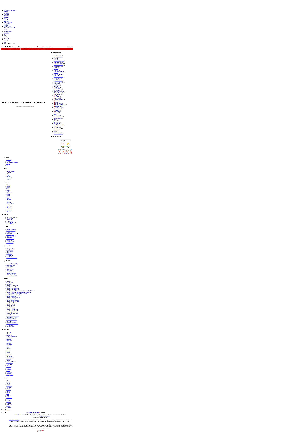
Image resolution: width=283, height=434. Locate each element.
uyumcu (56, 100)
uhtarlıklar (56, 106)
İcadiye (8, 349)
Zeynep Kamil (9, 375)
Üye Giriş (23, 49)
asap (55, 95)
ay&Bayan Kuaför (58, 65)
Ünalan (8, 371)
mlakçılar (56, 83)
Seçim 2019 (9, 206)
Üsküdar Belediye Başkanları (13, 289)
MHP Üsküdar (9, 255)
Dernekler (8, 199)
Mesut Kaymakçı (10, 235)
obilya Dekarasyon (59, 103)
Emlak (8, 200)
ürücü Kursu (57, 126)
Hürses (8, 391)
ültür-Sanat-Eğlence (59, 99)
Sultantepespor (9, 271)
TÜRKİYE (6, 15)
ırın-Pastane (57, 85)
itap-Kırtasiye (57, 98)
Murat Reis (9, 364)
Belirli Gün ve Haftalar (11, 320)
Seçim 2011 (9, 210)
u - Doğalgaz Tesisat (59, 124)
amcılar (56, 70)
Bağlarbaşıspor (9, 266)
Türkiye (8, 188)
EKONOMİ (6, 21)
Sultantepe (8, 369)
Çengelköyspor (10, 269)
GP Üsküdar (9, 254)
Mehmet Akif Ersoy (11, 361)
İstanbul (8, 187)
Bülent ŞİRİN (9, 218)
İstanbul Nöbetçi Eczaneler (12, 316)
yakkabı (56, 59)
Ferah (7, 347)
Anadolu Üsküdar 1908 (11, 263)
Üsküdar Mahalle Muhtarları (13, 297)
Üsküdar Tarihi (9, 282)
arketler (56, 102)
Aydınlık (8, 383)
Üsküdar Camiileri (10, 308)
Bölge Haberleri (10, 203)
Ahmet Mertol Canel (11, 229)
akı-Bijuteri (57, 127)
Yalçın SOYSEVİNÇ (11, 222)
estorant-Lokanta (58, 116)
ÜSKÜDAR (6, 13)
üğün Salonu (57, 78)
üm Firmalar (57, 55)
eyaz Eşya (56, 67)
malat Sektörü (57, 90)
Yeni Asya (8, 407)
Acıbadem (8, 332)
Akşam (8, 380)
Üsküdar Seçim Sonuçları (12, 313)
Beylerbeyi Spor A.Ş (11, 265)
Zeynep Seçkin (9, 232)
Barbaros (8, 339)
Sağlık (7, 198)
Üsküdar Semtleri (10, 304)
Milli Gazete (9, 398)
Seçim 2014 (9, 208)
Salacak (8, 365)
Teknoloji (8, 202)
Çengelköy (9, 345)
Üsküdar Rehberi (7, 31)
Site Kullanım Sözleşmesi (12, 162)
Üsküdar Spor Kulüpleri (12, 312)
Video (5, 34)
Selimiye (8, 368)
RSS (5, 42)
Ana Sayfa (8, 160)
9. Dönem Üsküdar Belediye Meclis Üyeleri (16, 293)
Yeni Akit (8, 403)
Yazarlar (5, 39)
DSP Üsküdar (9, 252)
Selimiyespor (9, 270)
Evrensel (8, 390)
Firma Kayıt (17, 49)
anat (55, 119)
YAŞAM (6, 19)
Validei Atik (9, 372)
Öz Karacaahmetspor (11, 273)
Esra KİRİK (9, 240)
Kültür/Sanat (9, 192)
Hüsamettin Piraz (10, 239)
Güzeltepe (8, 348)
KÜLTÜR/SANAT (8, 22)
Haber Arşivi (7, 38)
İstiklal (8, 392)
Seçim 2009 (9, 211)
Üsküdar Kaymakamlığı (12, 285)
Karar (7, 394)
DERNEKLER (7, 26)
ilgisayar (56, 69)
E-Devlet (8, 314)
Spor (7, 191)
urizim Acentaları (58, 132)
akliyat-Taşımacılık (58, 107)
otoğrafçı (56, 86)
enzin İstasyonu (58, 66)
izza (55, 114)
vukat (55, 58)
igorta (55, 120)
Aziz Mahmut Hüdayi (11, 336)
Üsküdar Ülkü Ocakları (11, 258)
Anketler (6, 37)
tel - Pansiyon (57, 111)
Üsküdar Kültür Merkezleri (12, 300)
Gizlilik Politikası (10, 326)
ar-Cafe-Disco (57, 62)
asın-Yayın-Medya (58, 63)
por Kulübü (57, 122)
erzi (55, 131)
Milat (7, 396)
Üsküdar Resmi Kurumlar (12, 309)
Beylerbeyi (9, 340)
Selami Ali (8, 367)
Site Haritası (6, 41)
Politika (8, 190)
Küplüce (8, 360)
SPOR (5, 18)
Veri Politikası (9, 325)
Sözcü (7, 399)
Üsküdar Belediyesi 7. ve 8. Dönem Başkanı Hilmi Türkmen (20, 290)
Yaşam (8, 195)
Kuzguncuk (9, 356)
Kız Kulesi (8, 284)
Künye (8, 164)
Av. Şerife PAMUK (11, 236)
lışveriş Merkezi (58, 57)
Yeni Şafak (9, 404)
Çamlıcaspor (9, 267)
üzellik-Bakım (57, 89)
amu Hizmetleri (58, 94)
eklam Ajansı (57, 115)
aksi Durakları (57, 128)
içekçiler (56, 73)
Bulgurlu (8, 341)
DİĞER (5, 29)
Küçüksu (8, 359)
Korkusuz (8, 395)
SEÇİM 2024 (7, 23)
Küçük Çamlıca (10, 357)
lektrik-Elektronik (58, 82)
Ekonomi (8, 196)
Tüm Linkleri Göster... (6, 409)
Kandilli (8, 351)
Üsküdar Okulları (10, 305)
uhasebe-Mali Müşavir (59, 104)
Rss (7, 165)
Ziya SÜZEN (9, 221)
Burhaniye (8, 343)
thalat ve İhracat (57, 93)
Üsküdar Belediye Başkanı (12, 288)
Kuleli (7, 355)
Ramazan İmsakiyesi (11, 318)
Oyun (5, 35)
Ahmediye (8, 333)
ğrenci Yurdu (57, 108)
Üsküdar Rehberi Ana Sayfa (7, 49)
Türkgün (8, 402)
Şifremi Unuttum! (30, 49)
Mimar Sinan (9, 363)
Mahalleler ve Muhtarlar (12, 298)
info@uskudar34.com (44, 416)
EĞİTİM (6, 25)
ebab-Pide (56, 96)
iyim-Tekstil (57, 87)
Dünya (8, 388)
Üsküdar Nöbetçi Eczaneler (12, 301)
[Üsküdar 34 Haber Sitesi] (10, 10)
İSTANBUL (6, 14)
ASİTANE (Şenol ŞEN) (12, 217)
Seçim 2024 (9, 204)
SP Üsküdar (9, 256)
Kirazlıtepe (9, 353)
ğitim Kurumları (58, 81)
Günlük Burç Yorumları (11, 317)
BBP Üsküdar (9, 250)
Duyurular (8, 321)
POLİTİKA (6, 17)
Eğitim (8, 194)
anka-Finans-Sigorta (59, 61)
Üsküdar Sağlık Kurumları (12, 310)
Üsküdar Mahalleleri (11, 296)
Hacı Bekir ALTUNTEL (12, 233)
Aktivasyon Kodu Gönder (41, 49)
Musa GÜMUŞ (10, 243)
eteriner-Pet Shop (58, 134)
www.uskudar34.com (19, 414)
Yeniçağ (8, 406)
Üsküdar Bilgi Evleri (11, 302)
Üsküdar (8, 186)
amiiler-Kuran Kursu (59, 71)
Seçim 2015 (9, 207)
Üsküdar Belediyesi (11, 286)
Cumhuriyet (9, 344)
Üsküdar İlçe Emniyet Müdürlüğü (14, 294)
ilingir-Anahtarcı (58, 74)
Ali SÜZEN (9, 220)
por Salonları (57, 123)
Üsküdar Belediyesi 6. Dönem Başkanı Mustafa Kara (18, 292)
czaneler (56, 79)
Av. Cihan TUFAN (10, 231)
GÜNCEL (6, 11)
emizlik (56, 130)
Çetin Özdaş (9, 237)
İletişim (8, 161)
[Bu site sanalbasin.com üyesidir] (40, 431)
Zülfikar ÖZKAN (10, 241)
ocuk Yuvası (57, 75)
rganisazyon (57, 110)
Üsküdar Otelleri (10, 306)
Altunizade (9, 335)
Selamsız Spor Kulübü (11, 275)
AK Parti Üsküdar (10, 248)
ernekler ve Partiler (58, 77)
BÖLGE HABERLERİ (9, 27)
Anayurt (8, 382)
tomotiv (56, 112)
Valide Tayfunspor (10, 274)
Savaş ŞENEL (9, 223)
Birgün (8, 384)
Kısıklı (8, 352)
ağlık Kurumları (58, 118)
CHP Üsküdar (9, 251)
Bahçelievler (9, 337)
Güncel (8, 184)
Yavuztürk (8, 373)
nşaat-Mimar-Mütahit (59, 91)
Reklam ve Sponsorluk (11, 322)
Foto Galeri (6, 33)
